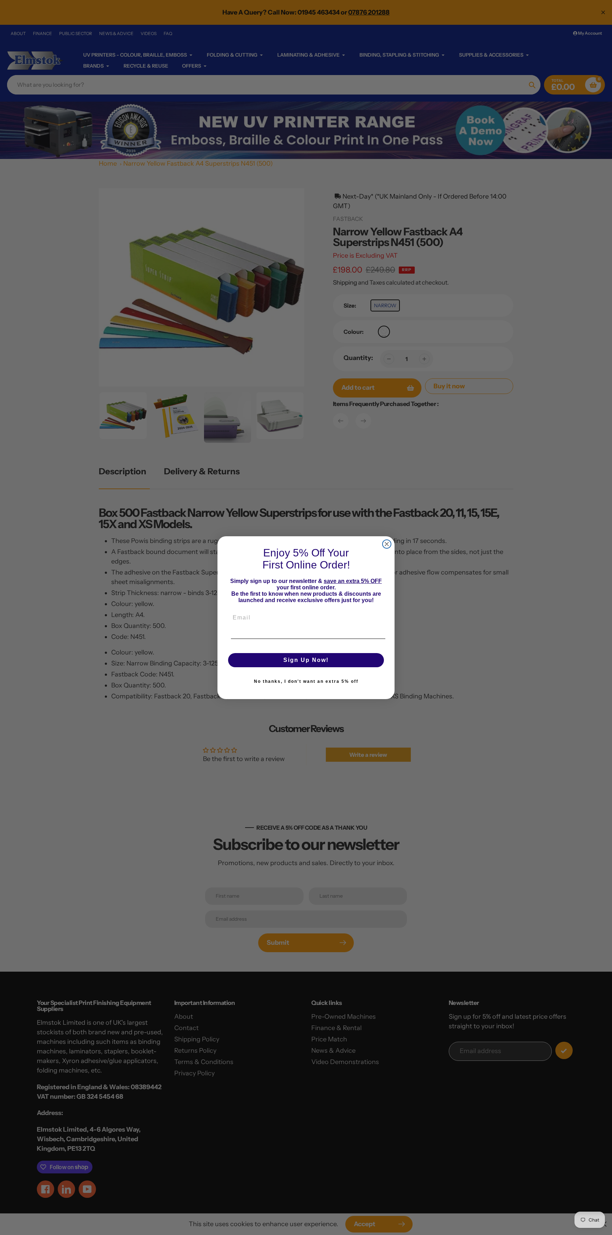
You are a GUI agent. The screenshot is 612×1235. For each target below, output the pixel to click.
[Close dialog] (386, 544)
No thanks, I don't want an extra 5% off (306, 681)
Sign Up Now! (306, 660)
